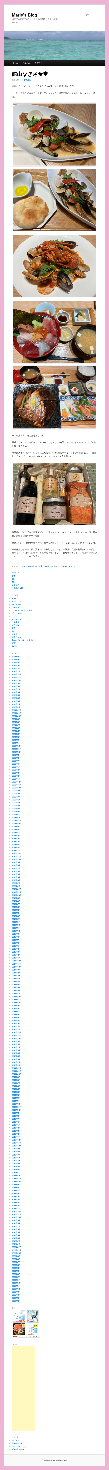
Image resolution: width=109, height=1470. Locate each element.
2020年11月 (17, 856)
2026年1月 (16, 671)
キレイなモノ (17, 604)
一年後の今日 (17, 588)
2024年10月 (17, 716)
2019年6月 (16, 907)
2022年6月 (16, 799)
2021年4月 (16, 841)
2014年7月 (16, 1083)
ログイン (15, 1440)
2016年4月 (16, 1020)
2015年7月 (16, 1047)
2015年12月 (17, 1032)
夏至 (14, 576)
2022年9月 (16, 790)
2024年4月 (16, 734)
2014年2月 (16, 1098)
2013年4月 (16, 1127)
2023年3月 (16, 773)
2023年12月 (17, 746)
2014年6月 (16, 1086)
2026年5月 (16, 659)
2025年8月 (16, 686)
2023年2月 (16, 775)
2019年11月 (17, 892)
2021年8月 (16, 829)
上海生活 (15, 622)
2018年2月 (16, 954)
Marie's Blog (24, 15)
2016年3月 (16, 1023)
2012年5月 (16, 1160)
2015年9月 (16, 1041)
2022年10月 (17, 787)
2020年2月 (16, 883)
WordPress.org (18, 1449)
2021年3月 (16, 844)
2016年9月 (16, 1005)
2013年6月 (16, 1121)
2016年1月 (16, 1029)
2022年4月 (16, 805)
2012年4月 (16, 1163)
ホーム (15, 62)
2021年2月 (16, 847)
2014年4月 (16, 1092)
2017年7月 (16, 975)
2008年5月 (16, 1298)
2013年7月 (16, 1119)
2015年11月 (17, 1035)
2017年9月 (16, 969)
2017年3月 (16, 987)
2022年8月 (16, 793)
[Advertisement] (23, 1388)
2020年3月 (16, 880)
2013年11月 (17, 1107)
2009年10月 (17, 1253)
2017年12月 (17, 960)
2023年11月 (17, 749)
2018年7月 (16, 940)
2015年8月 (16, 1044)
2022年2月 (16, 811)
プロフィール (40, 62)
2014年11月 (17, 1071)
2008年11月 (17, 1286)
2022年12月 (17, 781)
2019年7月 (16, 904)
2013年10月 (17, 1110)
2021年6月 (16, 835)
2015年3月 (16, 1059)
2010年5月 (16, 1232)
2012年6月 (16, 1157)
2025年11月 (17, 677)
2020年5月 (16, 874)
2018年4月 (16, 948)
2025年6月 (16, 692)
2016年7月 (16, 1011)
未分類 (14, 634)
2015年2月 (16, 1062)
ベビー (14, 616)
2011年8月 (16, 1187)
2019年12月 (17, 889)
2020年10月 (17, 859)
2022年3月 (16, 808)
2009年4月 (16, 1271)
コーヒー (15, 607)
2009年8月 (16, 1259)
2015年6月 (16, 1050)
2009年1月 (16, 1280)
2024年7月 (16, 725)
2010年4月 (16, 1235)
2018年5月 (16, 946)
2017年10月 (17, 966)
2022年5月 (16, 802)
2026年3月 (16, 665)
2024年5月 (16, 731)
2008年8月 (16, 1294)
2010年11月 (17, 1214)
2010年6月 (16, 1229)
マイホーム (16, 619)
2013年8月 (16, 1116)
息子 (14, 628)
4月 (13, 582)
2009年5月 (16, 1268)
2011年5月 (16, 1196)
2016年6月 (16, 1014)
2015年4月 (16, 1056)
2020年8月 (16, 865)
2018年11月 (17, 928)
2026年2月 (16, 668)
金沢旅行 (15, 585)
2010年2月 (16, 1241)
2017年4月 (16, 984)
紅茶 (14, 643)
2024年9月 (16, 719)
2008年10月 (17, 1289)
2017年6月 (16, 978)
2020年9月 (16, 862)
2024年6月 (16, 728)
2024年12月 (17, 710)
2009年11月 (17, 1250)
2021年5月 (16, 838)
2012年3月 (16, 1166)
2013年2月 (16, 1133)
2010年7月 (16, 1226)
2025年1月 (16, 707)
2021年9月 (16, 826)
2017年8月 (16, 972)
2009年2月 (16, 1277)
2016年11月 (17, 999)
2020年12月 (17, 853)
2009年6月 (16, 1265)
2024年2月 (16, 740)
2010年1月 (16, 1244)
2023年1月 (16, 778)
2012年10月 (17, 1145)
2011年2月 (16, 1205)
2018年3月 (16, 951)
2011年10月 (17, 1181)
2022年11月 (17, 784)
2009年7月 (16, 1262)
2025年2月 (16, 704)
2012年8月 (16, 1151)
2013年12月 (17, 1104)
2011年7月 (16, 1190)
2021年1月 (16, 850)
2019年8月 (16, 901)
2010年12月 (17, 1211)
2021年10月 (17, 823)
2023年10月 (17, 752)
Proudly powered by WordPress (54, 1460)
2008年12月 (17, 1283)
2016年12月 (17, 996)
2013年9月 (16, 1113)
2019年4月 (16, 913)
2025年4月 (16, 698)
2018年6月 (16, 943)
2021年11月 (17, 820)
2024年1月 (16, 743)
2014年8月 (16, 1080)
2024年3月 (16, 737)
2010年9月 (16, 1220)
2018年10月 (17, 931)
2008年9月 (16, 1292)
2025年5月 (16, 695)
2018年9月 (16, 934)
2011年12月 (17, 1175)
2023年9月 (16, 755)
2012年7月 (16, 1154)
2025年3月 (16, 701)
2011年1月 (16, 1208)
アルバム (26, 62)
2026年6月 (16, 656)
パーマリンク (70, 566)
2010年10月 (17, 1217)
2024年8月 (16, 722)
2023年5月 (16, 766)
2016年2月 (16, 1026)
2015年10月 (17, 1038)
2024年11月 (17, 713)
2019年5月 (16, 910)
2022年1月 (16, 814)
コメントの (19, 1446)
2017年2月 (16, 990)
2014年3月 (16, 1095)
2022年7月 (16, 796)
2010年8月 (16, 1223)
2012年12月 (17, 1139)
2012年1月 (16, 1172)
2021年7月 (16, 832)
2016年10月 (17, 1002)
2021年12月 (17, 817)
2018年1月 (16, 957)
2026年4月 (16, 662)
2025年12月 (17, 674)
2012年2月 (16, 1169)
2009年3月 (16, 1274)
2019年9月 (16, 898)
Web (14, 598)
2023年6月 (16, 763)
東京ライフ (16, 637)
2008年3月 (16, 1301)
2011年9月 (16, 1184)
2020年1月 (16, 886)
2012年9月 (16, 1148)
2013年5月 (16, 1124)
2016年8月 (16, 1008)
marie (62, 566)
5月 (13, 579)
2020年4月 (16, 877)
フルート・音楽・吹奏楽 (22, 610)
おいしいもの (26, 566)
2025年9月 (16, 683)
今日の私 (15, 625)
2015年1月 (16, 1065)
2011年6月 (16, 1193)
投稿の (17, 1443)
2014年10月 (17, 1074)
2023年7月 (16, 761)
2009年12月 (17, 1247)
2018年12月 (17, 925)
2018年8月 (16, 936)
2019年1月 (16, 922)
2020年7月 (16, 868)
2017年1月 (16, 993)
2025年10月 (17, 680)
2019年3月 (16, 916)
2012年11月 (17, 1142)
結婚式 (14, 646)
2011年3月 (16, 1202)
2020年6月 (16, 871)
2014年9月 (16, 1077)
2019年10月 (17, 895)
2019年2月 (16, 919)
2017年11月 (17, 963)
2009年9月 (16, 1256)
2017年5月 (16, 981)
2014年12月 (17, 1068)
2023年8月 (16, 758)
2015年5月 (16, 1053)
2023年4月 (16, 769)
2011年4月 (16, 1199)
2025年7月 (16, 689)
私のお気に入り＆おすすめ (42, 566)
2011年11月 (17, 1178)
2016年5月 (16, 1017)
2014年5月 (16, 1089)
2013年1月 (16, 1136)
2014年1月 (16, 1101)
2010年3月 (16, 1238)
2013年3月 (16, 1131)
